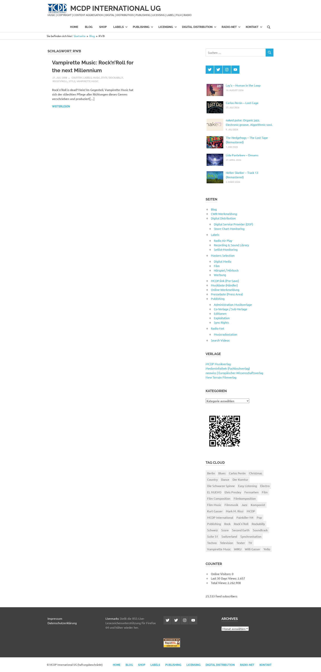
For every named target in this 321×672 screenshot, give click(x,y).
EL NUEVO (214, 492)
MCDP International (220, 517)
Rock (227, 524)
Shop (103, 27)
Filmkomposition (245, 498)
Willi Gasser (252, 549)
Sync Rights (221, 322)
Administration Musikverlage (233, 304)
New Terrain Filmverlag (221, 377)
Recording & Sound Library (231, 245)
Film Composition (218, 498)
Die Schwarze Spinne (221, 486)
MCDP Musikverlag (218, 364)
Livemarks (112, 618)
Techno (212, 543)
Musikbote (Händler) (224, 285)
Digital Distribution (197, 27)
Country (77, 77)
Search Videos (220, 340)
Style (72, 81)
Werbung (220, 275)
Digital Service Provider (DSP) (233, 224)
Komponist (258, 505)
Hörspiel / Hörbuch (226, 270)
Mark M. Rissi (234, 511)
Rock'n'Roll (60, 81)
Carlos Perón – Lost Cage (242, 103)
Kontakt (252, 27)
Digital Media (222, 261)
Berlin (211, 473)
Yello (267, 549)
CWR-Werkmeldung (224, 214)
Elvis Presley (233, 492)
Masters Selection (222, 255)
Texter (240, 543)
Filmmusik (231, 505)
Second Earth (240, 530)
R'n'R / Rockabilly (112, 77)
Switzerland (229, 536)
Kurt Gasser (215, 511)
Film (217, 266)
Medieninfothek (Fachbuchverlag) (228, 368)
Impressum (55, 618)
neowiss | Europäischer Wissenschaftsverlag (234, 373)
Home (74, 27)
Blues (222, 473)
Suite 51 (212, 536)
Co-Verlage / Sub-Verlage (230, 309)
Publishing (141, 27)
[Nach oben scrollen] (314, 665)
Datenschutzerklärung (62, 623)
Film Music (214, 505)
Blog (89, 27)
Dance (225, 479)
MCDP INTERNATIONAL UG (115, 8)
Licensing (165, 27)
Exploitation (222, 318)
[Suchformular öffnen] (268, 27)
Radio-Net (229, 27)
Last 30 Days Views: (224, 578)
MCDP (251, 511)
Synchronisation (250, 536)
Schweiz (212, 530)
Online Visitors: (221, 574)
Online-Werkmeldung (225, 289)
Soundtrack (260, 530)
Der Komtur (240, 479)
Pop (259, 517)
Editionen (220, 313)
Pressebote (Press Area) (227, 294)
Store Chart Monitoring (229, 228)
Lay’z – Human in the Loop (243, 85)
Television (226, 543)
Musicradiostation (225, 334)
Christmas (255, 473)
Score (225, 530)
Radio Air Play (223, 240)
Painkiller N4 (244, 517)
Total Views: (219, 583)
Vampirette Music (87, 81)
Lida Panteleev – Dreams (242, 155)
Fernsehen (251, 492)
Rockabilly (258, 524)
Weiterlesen (61, 106)
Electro (265, 486)
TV (250, 543)
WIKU (237, 549)
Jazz (244, 505)
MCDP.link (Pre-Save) (225, 280)
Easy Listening (247, 486)
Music (96, 77)
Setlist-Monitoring (226, 249)
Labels (118, 27)
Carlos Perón (237, 473)
